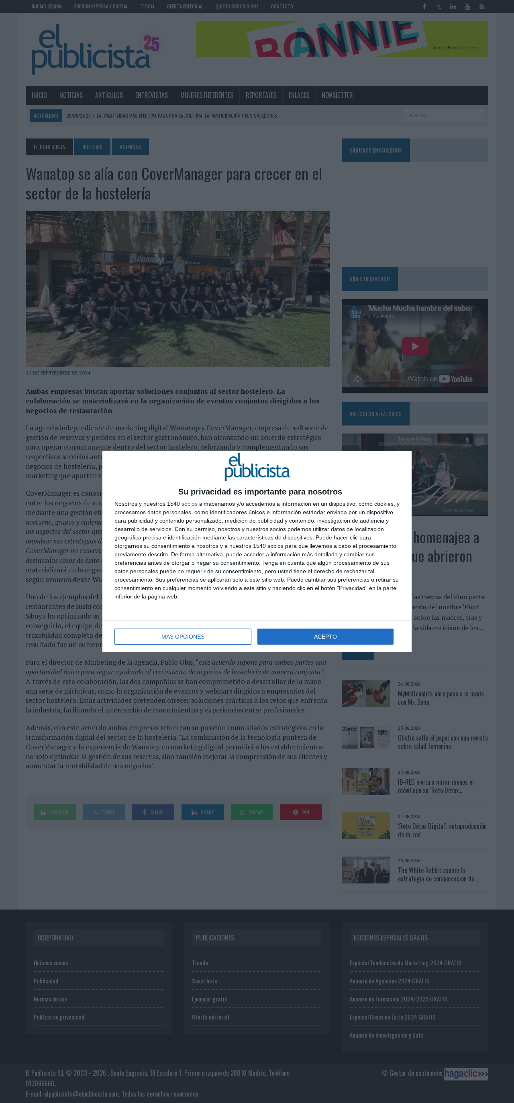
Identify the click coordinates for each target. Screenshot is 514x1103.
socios (190, 504)
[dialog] (257, 551)
